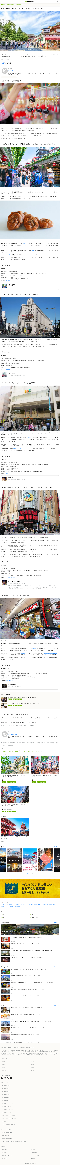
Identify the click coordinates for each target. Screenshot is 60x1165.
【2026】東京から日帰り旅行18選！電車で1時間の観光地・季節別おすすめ (28, 969)
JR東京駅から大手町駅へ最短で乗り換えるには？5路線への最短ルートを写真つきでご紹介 (32, 982)
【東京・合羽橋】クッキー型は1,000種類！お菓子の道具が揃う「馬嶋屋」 (24, 703)
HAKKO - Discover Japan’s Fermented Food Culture (14, 1141)
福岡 (44, 904)
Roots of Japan (5, 1135)
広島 (36, 904)
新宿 (19, 906)
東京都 (3, 4)
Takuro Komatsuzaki (8, 809)
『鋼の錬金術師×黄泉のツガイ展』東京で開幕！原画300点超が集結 (26, 937)
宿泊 (25, 904)
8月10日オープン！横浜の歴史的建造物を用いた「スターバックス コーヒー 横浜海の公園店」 (32, 950)
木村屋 (24, 243)
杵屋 (33, 250)
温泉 (18, 904)
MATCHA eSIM (4, 1121)
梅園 (9, 254)
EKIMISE (8, 369)
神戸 (51, 904)
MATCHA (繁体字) (5, 1091)
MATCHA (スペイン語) (6, 1112)
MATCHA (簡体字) (5, 1100)
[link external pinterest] (8, 1078)
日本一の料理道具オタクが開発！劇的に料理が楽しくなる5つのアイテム (24, 697)
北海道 (32, 1064)
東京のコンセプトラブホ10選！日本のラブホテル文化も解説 (25, 996)
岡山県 (32, 1070)
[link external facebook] (2, 1078)
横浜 (16, 906)
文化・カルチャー (36, 917)
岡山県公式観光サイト (7, 1132)
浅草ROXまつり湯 (17, 448)
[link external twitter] (5, 1078)
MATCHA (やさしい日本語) (7, 1109)
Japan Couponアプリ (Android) (8, 1118)
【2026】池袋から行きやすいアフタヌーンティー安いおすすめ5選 (26, 1007)
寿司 (22, 904)
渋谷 (47, 904)
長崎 (54, 904)
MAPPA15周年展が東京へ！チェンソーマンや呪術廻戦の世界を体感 (26, 957)
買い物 (23, 751)
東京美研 (23, 653)
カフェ (3, 904)
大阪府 (32, 1061)
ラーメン (7, 906)
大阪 (15, 904)
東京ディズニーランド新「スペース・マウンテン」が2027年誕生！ (17, 931)
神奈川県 (4, 1070)
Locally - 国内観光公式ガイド (8, 1124)
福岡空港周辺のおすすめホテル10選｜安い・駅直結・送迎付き (25, 1034)
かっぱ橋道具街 (10, 680)
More (56, 847)
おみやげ (38, 751)
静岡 (12, 906)
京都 (11, 904)
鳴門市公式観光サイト (7, 1138)
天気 (29, 904)
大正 (30, 648)
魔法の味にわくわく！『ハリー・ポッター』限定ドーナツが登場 (26, 943)
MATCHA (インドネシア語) (7, 1103)
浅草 (7, 904)
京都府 (3, 1064)
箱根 (3, 906)
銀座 (32, 904)
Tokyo (39, 904)
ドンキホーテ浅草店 (10, 577)
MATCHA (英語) (5, 1088)
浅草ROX (8, 473)
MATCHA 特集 (20, 4)
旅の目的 (30, 751)
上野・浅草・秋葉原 (17, 699)
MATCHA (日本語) (5, 1085)
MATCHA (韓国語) (5, 1097)
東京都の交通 (11, 4)
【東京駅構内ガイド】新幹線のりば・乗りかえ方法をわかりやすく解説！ (28, 989)
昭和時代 (34, 648)
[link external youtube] (11, 1078)
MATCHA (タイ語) (5, 1094)
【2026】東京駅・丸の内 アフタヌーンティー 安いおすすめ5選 (25, 1014)
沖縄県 (32, 1067)
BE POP (30, 437)
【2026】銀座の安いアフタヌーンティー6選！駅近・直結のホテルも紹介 (28, 1027)
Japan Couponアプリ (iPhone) (8, 1115)
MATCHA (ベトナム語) (6, 1106)
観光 (4, 917)
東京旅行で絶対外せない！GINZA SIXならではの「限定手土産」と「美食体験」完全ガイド (32, 1021)
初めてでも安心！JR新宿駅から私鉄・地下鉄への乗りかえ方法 (25, 975)
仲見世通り (8, 280)
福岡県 (3, 1067)
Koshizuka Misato (12, 71)
